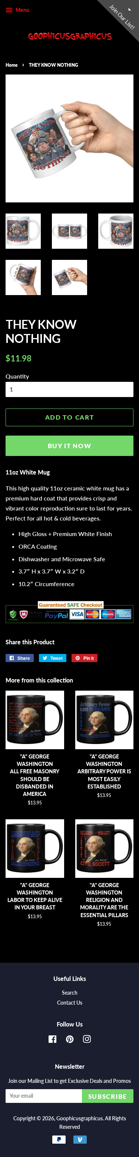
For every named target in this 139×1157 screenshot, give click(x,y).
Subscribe (107, 1096)
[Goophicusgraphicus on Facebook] (52, 1041)
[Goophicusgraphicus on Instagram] (87, 1041)
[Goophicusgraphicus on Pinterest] (70, 1041)
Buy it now (70, 446)
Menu (21, 10)
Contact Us (69, 1003)
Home (11, 65)
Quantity (17, 376)
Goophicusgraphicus (79, 1118)
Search (69, 993)
